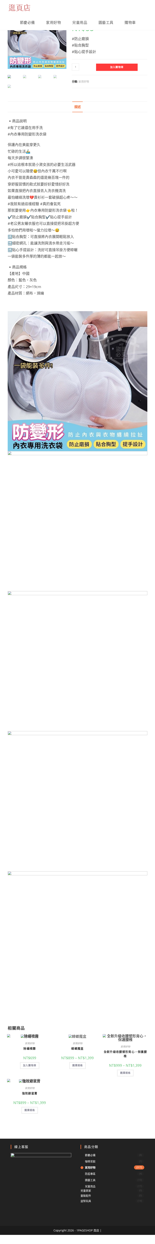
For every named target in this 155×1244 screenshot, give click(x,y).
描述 (77, 107)
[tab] (77, 107)
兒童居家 (86, 1190)
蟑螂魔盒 (77, 1048)
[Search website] (145, 22)
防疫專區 (90, 1174)
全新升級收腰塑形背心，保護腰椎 (125, 1054)
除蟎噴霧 (29, 1048)
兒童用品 (90, 1186)
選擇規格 (77, 1065)
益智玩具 (86, 1201)
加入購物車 (117, 67)
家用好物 (84, 81)
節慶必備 (90, 1155)
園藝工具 (90, 1180)
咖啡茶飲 (90, 1161)
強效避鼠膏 (30, 1093)
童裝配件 (86, 1195)
